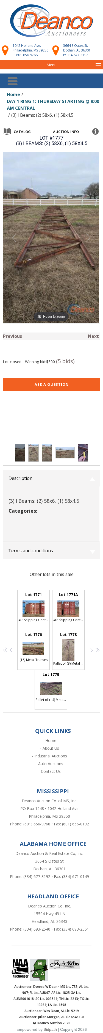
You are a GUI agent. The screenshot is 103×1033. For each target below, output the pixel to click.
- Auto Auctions (49, 763)
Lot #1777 (51, 138)
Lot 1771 (34, 607)
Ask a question (52, 384)
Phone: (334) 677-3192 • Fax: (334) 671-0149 (49, 876)
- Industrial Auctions (49, 756)
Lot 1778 (69, 649)
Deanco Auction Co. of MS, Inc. (49, 800)
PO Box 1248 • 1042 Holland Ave (49, 808)
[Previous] (14, 238)
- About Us (49, 748)
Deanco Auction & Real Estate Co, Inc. (49, 853)
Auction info (66, 131)
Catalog (22, 131)
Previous (12, 336)
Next (93, 336)
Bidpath (50, 1029)
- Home (49, 740)
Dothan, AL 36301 (49, 868)
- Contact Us (49, 771)
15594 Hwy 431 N (49, 913)
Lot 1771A (69, 607)
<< (4, 650)
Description (20, 478)
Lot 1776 (34, 647)
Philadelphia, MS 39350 (49, 816)
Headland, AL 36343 (49, 921)
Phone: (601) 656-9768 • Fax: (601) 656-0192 (49, 824)
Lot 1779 (51, 687)
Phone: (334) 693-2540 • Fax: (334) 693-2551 (49, 929)
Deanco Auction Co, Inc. (49, 906)
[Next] (88, 238)
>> (96, 650)
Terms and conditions (30, 551)
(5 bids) (65, 361)
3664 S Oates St (49, 861)
